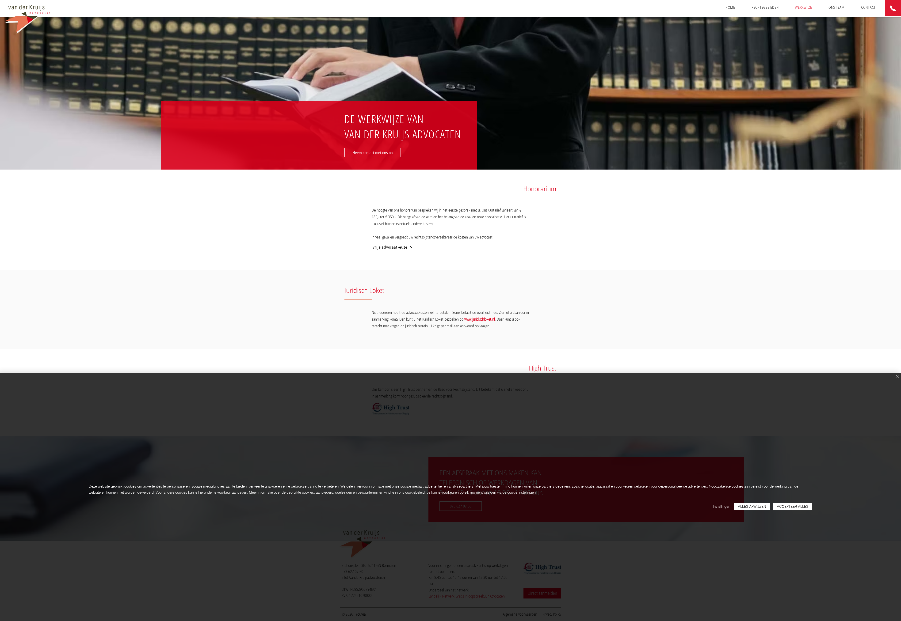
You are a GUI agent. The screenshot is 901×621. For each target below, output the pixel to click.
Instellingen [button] (721, 506)
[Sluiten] (897, 377)
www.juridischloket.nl (479, 319)
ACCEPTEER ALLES (792, 506)
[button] (765, 7)
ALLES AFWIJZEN (752, 506)
